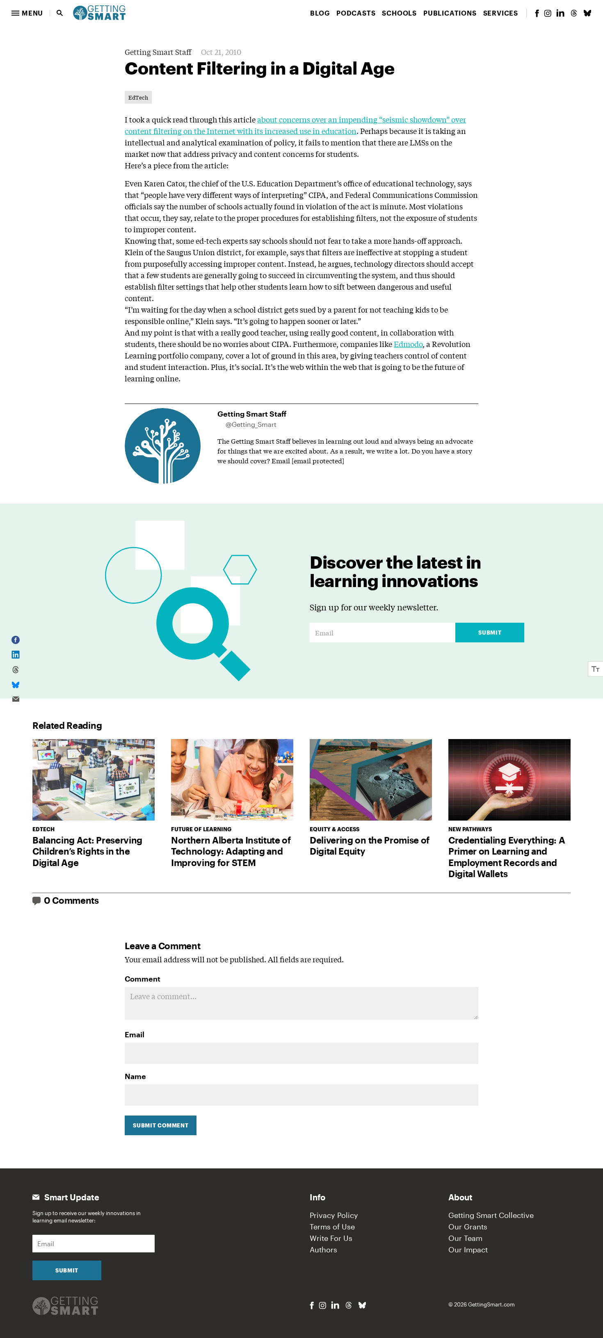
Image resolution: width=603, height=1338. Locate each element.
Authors (323, 1249)
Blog (320, 13)
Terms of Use (332, 1226)
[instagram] (547, 13)
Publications (450, 13)
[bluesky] (587, 13)
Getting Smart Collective (491, 1215)
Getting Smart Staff (158, 51)
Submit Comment (160, 1125)
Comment (142, 978)
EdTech (138, 97)
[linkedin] (560, 13)
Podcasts (355, 13)
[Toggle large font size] (595, 669)
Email (134, 1034)
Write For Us (331, 1238)
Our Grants (467, 1226)
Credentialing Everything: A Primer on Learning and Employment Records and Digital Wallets (506, 857)
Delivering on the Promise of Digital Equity (369, 846)
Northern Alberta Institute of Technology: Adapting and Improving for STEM (231, 851)
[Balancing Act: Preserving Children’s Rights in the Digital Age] (93, 780)
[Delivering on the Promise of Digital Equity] (371, 780)
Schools (399, 13)
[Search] (60, 13)
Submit (489, 632)
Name (135, 1076)
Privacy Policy (334, 1215)
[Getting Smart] (99, 11)
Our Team (465, 1238)
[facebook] (537, 13)
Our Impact (468, 1249)
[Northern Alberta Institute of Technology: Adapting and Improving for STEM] (232, 780)
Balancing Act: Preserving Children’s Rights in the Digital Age (87, 851)
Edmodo (408, 343)
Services (500, 13)
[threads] (573, 13)
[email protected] (318, 460)
